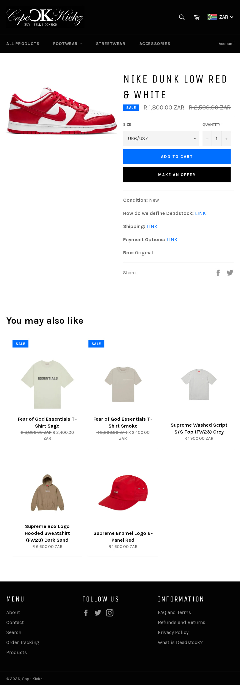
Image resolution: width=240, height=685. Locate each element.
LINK (200, 213)
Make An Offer (177, 174)
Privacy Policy (173, 632)
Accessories (155, 43)
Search (13, 632)
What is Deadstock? (180, 642)
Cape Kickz (32, 678)
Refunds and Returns (181, 622)
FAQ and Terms (174, 612)
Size (127, 124)
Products (16, 652)
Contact (15, 622)
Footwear (66, 43)
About (13, 612)
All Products (22, 43)
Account (226, 43)
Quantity (211, 124)
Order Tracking (22, 642)
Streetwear (111, 43)
